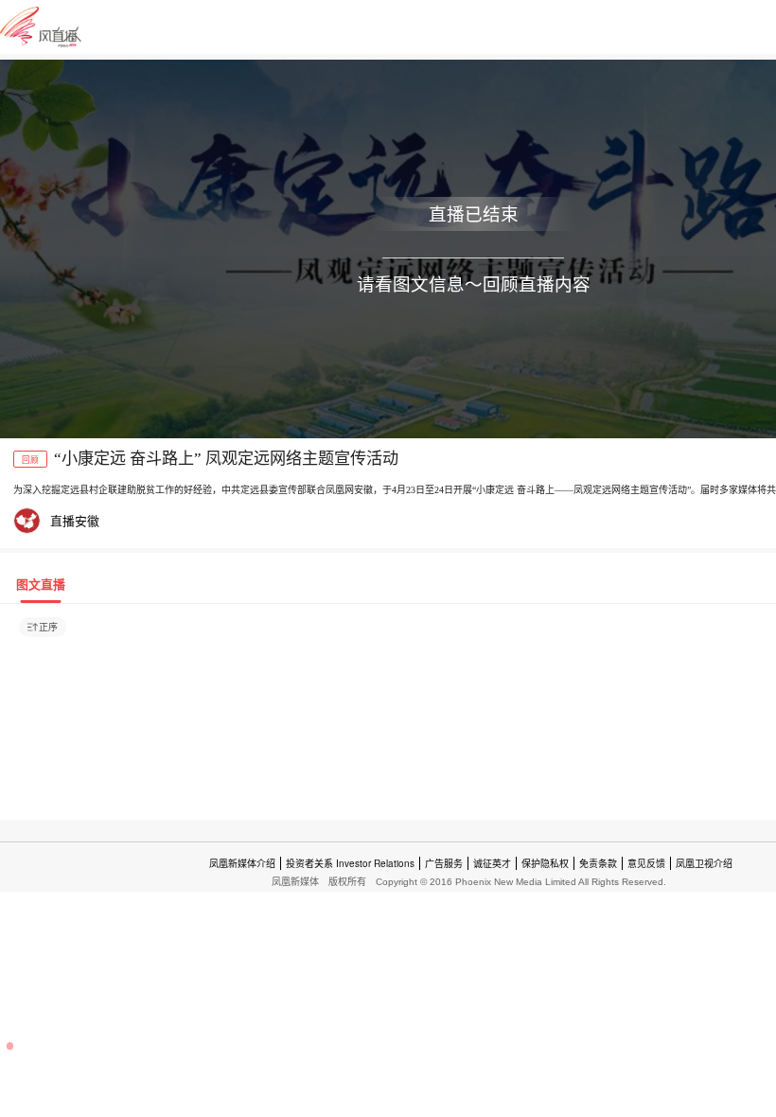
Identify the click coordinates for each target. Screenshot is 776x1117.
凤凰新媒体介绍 (242, 863)
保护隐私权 (545, 863)
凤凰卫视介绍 (704, 863)
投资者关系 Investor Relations (350, 863)
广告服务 (444, 863)
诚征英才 (492, 863)
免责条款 (598, 863)
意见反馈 (646, 863)
